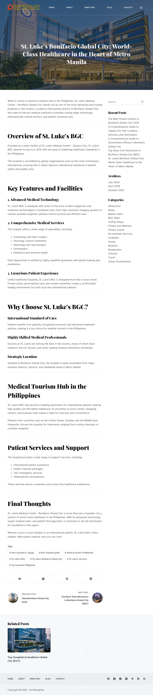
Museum (113, 245)
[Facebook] (20, 579)
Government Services (120, 233)
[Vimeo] (132, 679)
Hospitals (113, 237)
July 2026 (114, 182)
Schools (112, 253)
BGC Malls (114, 217)
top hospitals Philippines (22, 565)
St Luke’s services (77, 559)
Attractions (114, 205)
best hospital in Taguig (21, 552)
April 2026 (114, 186)
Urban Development (119, 261)
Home (51, 7)
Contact (128, 7)
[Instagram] (120, 679)
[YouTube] (126, 679)
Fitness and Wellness (119, 225)
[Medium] (144, 679)
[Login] (141, 7)
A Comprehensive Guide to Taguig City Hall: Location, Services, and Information (123, 130)
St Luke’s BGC (17, 559)
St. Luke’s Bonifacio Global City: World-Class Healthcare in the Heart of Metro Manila (126, 162)
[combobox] (124, 102)
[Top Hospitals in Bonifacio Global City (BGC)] (29, 640)
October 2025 (116, 190)
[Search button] (142, 102)
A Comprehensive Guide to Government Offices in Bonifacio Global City (126, 142)
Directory (90, 7)
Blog (109, 7)
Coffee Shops (116, 221)
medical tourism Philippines (79, 552)
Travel (111, 257)
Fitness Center (116, 229)
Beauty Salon (115, 213)
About (69, 7)
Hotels (111, 241)
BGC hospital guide (49, 552)
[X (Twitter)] (43, 579)
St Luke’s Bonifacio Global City (46, 559)
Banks (111, 210)
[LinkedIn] (91, 579)
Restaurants (114, 249)
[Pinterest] (67, 579)
